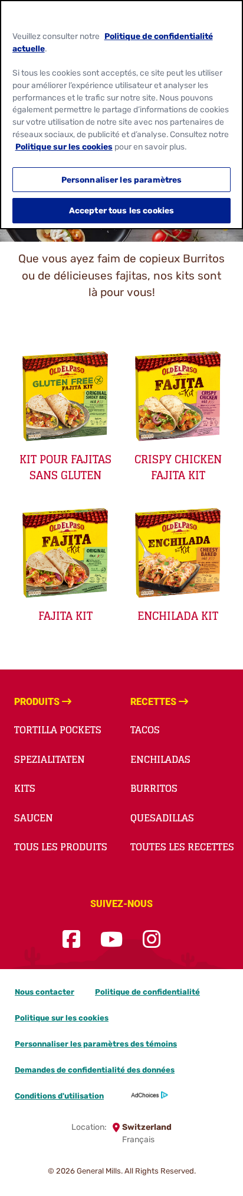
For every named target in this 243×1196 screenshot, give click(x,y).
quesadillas (162, 818)
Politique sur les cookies (62, 1017)
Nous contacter (44, 991)
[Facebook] (71, 940)
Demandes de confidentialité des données (95, 1069)
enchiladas (160, 759)
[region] (121, 114)
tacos (145, 730)
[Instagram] (152, 940)
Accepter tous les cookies (121, 210)
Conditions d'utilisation (59, 1095)
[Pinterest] (180, 940)
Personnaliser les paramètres (121, 179)
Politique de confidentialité (147, 991)
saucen (33, 818)
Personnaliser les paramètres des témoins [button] (96, 1043)
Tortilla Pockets (57, 730)
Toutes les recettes (182, 846)
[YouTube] (111, 940)
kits (24, 788)
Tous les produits (60, 846)
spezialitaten (49, 759)
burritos (154, 788)
